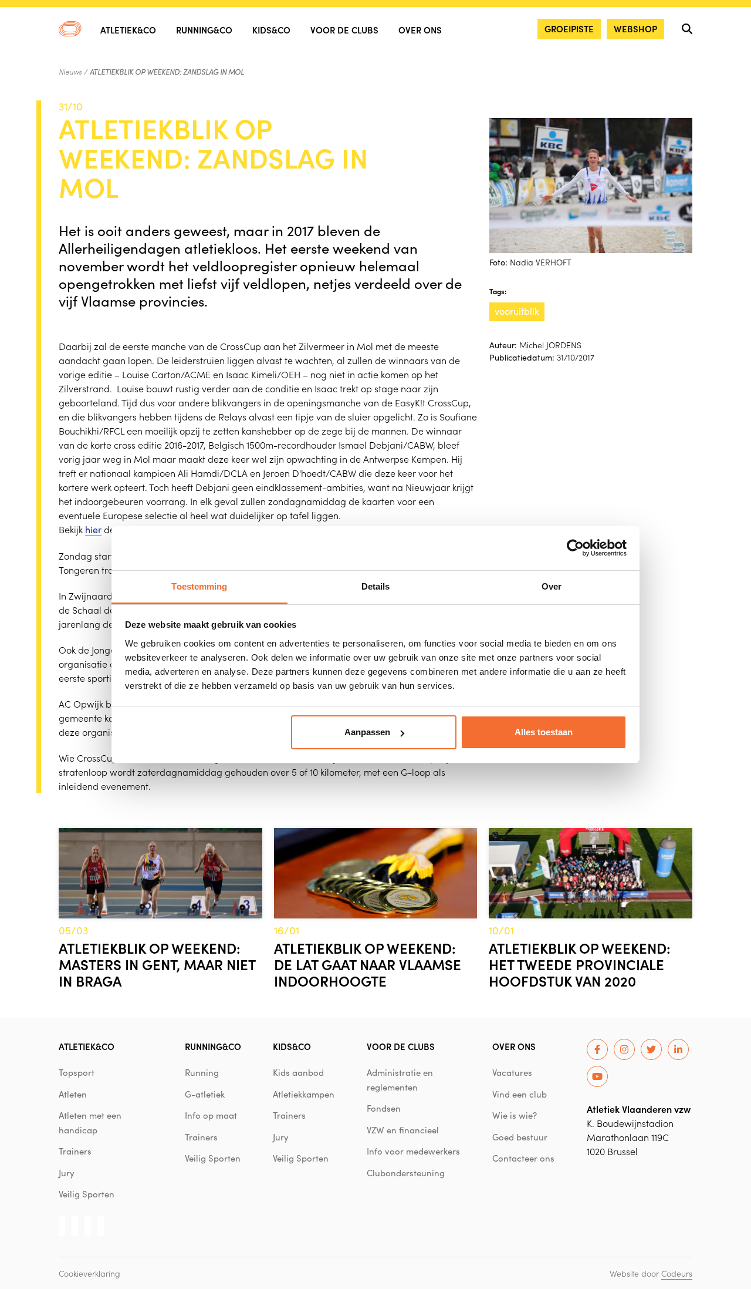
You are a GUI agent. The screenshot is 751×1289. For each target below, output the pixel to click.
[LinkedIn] (678, 1049)
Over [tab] (551, 586)
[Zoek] (687, 28)
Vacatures (512, 1072)
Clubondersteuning (406, 1173)
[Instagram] (624, 1049)
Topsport (76, 1072)
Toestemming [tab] (199, 586)
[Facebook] (597, 1049)
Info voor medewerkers (413, 1151)
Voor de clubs (344, 29)
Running (202, 1072)
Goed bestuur (519, 1137)
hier (93, 529)
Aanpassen (367, 732)
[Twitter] (651, 1049)
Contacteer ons (523, 1158)
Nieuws (70, 71)
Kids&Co (271, 29)
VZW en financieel (403, 1130)
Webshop (635, 28)
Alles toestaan (544, 732)
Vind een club (519, 1094)
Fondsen (384, 1108)
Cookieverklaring (89, 1273)
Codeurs (676, 1273)
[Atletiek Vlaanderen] (70, 28)
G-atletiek (205, 1094)
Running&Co (204, 29)
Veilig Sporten (86, 1194)
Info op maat (211, 1115)
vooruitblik (517, 311)
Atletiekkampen (303, 1094)
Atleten (73, 1094)
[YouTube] (597, 1076)
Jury (67, 1173)
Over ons (420, 29)
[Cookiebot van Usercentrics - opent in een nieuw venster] (575, 548)
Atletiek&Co (128, 29)
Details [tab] (375, 586)
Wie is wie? (514, 1115)
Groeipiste (569, 28)
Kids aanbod (298, 1072)
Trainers (75, 1151)
